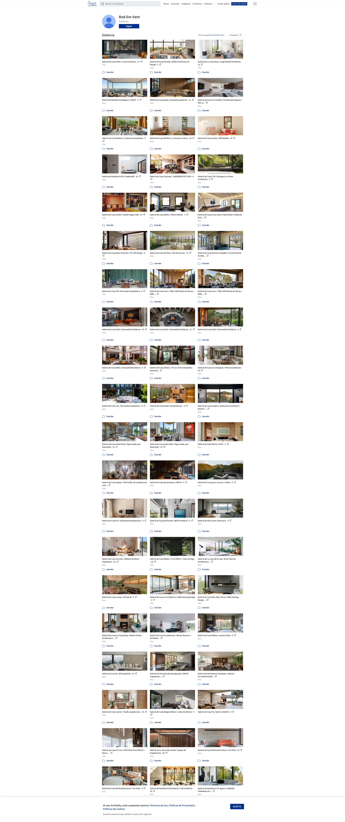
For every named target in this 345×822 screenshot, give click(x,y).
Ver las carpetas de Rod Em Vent (211, 35)
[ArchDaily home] (92, 4)
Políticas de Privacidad (181, 805)
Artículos (175, 3)
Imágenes (186, 3)
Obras (166, 3)
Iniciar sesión (224, 3)
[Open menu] (255, 4)
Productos (197, 3)
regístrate (147, 814)
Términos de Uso (159, 805)
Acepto (237, 806)
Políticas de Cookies (114, 809)
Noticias (208, 3)
